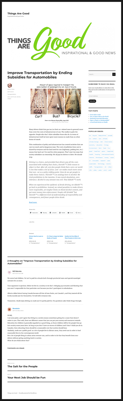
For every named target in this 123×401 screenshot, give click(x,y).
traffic (90, 167)
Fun (109, 148)
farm (100, 148)
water (100, 170)
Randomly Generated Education (99, 118)
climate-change (94, 142)
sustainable (92, 164)
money (106, 157)
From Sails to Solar (95, 114)
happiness (110, 151)
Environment (93, 148)
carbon (95, 138)
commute (13, 96)
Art (90, 135)
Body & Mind (102, 135)
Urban (9, 98)
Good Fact (97, 151)
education (99, 145)
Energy (106, 145)
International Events (108, 154)
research (103, 160)
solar (108, 160)
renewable (95, 160)
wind (105, 170)
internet (91, 157)
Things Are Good (18, 13)
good (90, 151)
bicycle (95, 135)
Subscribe (92, 101)
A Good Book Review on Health (99, 122)
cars (8, 96)
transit (18, 96)
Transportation (11, 94)
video (95, 170)
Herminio (16, 308)
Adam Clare (10, 89)
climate (105, 138)
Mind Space (99, 157)
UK (105, 167)
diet (101, 142)
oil (90, 160)
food (104, 148)
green (103, 151)
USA (90, 170)
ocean (112, 157)
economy (92, 145)
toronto (108, 164)
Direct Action (108, 142)
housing (97, 154)
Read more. (33, 202)
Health (91, 154)
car (90, 138)
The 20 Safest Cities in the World (99, 116)
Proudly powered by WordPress (28, 393)
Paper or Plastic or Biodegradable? (99, 120)
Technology (101, 164)
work (109, 170)
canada (110, 135)
